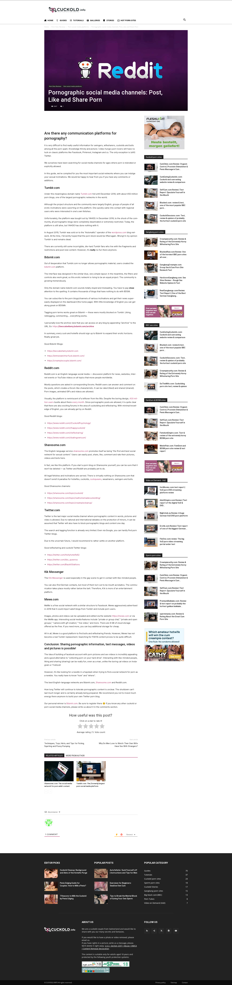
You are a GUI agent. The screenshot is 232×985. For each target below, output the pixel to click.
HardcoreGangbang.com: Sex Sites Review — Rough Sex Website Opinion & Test (173, 280)
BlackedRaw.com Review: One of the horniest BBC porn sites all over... (173, 254)
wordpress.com (119, 232)
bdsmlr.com (49, 267)
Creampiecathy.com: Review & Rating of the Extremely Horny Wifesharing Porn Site (173, 241)
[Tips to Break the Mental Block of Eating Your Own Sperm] (101, 899)
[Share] (154, 931)
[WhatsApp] (53, 123)
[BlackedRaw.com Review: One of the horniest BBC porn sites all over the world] (151, 255)
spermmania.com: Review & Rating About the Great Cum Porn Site (172, 616)
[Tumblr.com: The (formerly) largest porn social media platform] (91, 771)
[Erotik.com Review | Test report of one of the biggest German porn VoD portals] (151, 529)
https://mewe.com (120, 616)
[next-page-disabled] (50, 791)
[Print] (71, 123)
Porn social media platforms (78, 27)
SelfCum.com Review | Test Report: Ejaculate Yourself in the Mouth (172, 192)
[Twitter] (47, 123)
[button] (184, 20)
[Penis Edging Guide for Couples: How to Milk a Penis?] (51, 886)
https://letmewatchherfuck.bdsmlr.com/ (65, 355)
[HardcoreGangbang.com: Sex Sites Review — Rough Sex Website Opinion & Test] (151, 281)
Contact (185, 982)
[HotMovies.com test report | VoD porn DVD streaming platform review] (151, 490)
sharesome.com (80, 451)
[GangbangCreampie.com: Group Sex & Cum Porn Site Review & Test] (151, 268)
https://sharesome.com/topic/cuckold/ (65, 493)
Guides (63, 20)
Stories (110, 20)
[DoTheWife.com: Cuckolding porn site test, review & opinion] (151, 387)
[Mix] (90, 123)
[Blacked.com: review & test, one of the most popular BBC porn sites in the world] (151, 206)
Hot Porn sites (128, 20)
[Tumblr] (78, 123)
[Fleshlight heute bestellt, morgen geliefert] (164, 148)
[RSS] (147, 931)
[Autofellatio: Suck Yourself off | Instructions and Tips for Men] (101, 873)
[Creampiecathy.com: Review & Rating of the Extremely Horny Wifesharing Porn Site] (151, 242)
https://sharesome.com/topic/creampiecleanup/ (69, 503)
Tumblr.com (86, 194)
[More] (109, 123)
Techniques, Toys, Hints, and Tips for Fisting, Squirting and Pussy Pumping (64, 744)
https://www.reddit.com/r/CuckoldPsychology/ (69, 423)
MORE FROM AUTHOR (75, 756)
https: (73, 326)
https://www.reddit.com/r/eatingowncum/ (66, 437)
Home (50, 20)
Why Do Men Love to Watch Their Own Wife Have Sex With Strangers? (118, 744)
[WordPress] (168, 931)
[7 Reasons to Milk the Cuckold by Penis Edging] (51, 899)
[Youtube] (176, 931)
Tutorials (78, 20)
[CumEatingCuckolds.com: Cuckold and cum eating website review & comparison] (151, 180)
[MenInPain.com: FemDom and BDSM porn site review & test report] (151, 449)
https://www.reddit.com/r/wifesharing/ (65, 432)
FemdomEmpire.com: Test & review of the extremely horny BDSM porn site (173, 435)
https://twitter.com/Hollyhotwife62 (63, 555)
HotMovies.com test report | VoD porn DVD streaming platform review (172, 490)
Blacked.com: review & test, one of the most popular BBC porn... (172, 205)
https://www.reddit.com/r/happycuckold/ (66, 428)
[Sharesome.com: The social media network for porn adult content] (59, 771)
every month (78, 402)
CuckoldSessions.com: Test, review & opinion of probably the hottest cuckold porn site (173, 218)
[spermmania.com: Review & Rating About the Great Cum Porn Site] (151, 617)
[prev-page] (46, 791)
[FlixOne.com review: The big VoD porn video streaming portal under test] (151, 542)
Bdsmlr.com (72, 703)
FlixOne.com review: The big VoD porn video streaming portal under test (172, 541)
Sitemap (174, 982)
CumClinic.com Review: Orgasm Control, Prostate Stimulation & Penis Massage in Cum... (174, 166)
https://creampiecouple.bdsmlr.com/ (64, 360)
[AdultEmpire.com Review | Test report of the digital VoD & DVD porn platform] (151, 503)
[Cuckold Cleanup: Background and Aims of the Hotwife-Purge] (51, 873)
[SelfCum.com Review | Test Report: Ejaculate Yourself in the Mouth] (151, 193)
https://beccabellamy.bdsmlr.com (62, 351)
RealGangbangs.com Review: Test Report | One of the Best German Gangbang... (173, 293)
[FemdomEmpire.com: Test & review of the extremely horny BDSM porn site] (151, 436)
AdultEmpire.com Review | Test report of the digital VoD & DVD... (173, 503)
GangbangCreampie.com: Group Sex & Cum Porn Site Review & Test (171, 267)
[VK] (96, 123)
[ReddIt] (59, 123)
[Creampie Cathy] (164, 316)
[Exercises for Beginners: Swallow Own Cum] (101, 886)
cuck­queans (96, 479)
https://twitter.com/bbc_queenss (62, 559)
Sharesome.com (103, 682)
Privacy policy (160, 982)
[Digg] (102, 123)
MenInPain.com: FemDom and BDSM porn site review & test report (173, 448)
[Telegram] (84, 123)
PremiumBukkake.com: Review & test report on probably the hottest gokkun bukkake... (173, 603)
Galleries (95, 20)
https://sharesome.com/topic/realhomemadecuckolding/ (73, 498)
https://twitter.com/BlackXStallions (63, 564)
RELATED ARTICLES (54, 756)
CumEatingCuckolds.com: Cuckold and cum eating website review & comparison (172, 179)
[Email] (65, 123)
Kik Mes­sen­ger (56, 578)
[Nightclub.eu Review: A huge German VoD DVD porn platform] (151, 516)
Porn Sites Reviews (58, 27)
